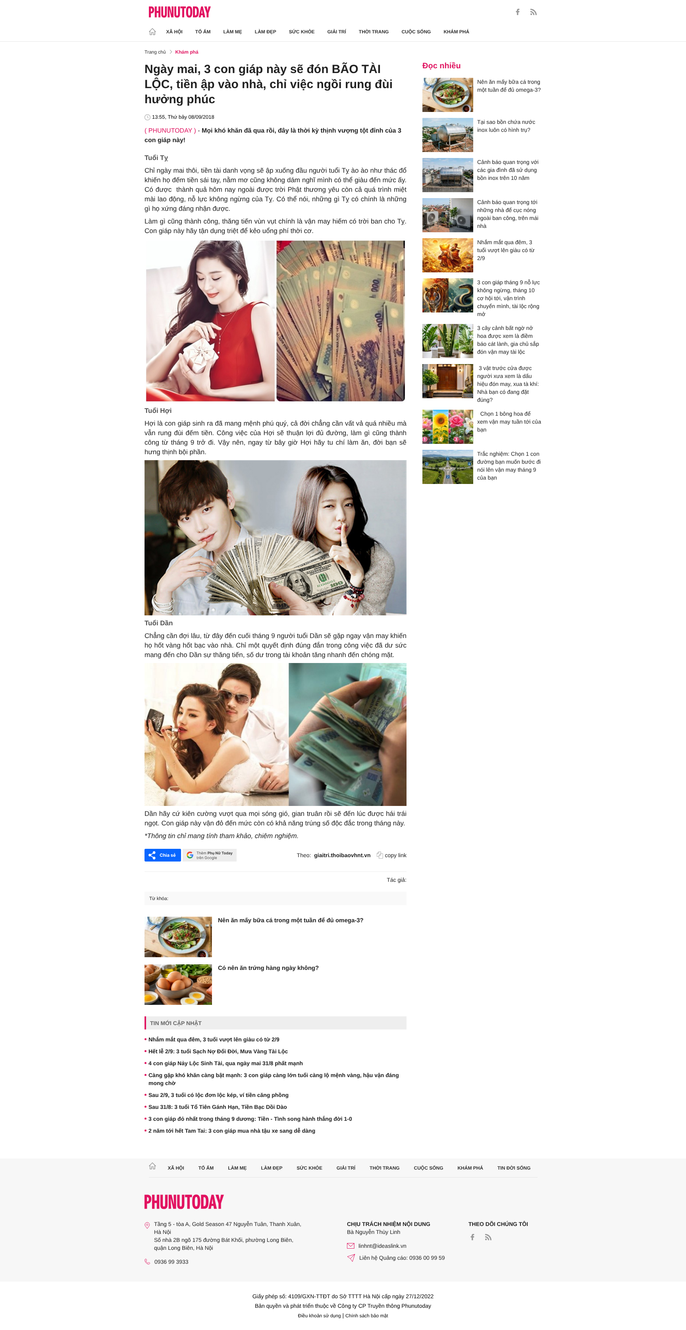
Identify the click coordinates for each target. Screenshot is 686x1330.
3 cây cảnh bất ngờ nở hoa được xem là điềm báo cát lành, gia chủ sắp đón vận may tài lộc (508, 340)
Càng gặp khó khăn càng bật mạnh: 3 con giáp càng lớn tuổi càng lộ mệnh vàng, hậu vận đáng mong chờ (273, 1079)
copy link (396, 855)
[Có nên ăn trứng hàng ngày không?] (178, 984)
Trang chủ (155, 52)
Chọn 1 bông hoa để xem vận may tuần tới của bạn (509, 422)
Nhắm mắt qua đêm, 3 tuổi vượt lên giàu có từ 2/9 (213, 1039)
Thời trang (374, 32)
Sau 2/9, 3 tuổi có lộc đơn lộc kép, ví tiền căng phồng (218, 1095)
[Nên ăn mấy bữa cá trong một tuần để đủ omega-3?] (178, 937)
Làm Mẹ (233, 32)
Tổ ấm (203, 32)
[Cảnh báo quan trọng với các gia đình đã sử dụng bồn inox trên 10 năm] (447, 175)
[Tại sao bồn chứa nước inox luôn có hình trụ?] (447, 135)
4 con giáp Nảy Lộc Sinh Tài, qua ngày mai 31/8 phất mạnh (225, 1063)
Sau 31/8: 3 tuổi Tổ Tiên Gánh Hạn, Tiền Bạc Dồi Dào (217, 1107)
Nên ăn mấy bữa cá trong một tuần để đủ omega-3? (291, 920)
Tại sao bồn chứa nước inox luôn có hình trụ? (506, 126)
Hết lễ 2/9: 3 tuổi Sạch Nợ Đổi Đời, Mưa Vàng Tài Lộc (218, 1051)
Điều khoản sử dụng (319, 1315)
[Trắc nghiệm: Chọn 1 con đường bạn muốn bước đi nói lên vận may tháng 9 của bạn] (447, 467)
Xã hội (174, 32)
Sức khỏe (302, 32)
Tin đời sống (514, 1168)
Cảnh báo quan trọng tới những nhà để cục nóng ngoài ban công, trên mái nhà (507, 214)
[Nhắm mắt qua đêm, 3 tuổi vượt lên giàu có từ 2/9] (447, 255)
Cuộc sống (416, 32)
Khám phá (456, 32)
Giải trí (336, 32)
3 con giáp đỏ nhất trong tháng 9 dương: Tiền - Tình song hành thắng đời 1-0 (250, 1119)
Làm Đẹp (265, 32)
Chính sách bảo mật (366, 1315)
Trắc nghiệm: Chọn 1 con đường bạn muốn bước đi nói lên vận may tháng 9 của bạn (509, 466)
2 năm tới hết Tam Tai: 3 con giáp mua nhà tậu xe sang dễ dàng (231, 1131)
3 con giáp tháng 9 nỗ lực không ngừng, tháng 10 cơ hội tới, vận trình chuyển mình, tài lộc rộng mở (508, 298)
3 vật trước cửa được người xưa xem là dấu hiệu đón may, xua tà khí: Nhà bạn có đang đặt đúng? (508, 384)
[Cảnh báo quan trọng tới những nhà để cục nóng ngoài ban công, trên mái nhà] (447, 215)
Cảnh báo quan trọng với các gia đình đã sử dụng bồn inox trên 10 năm (508, 170)
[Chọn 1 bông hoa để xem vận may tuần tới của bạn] (447, 427)
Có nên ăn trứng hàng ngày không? (268, 968)
